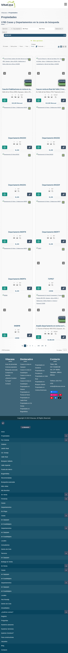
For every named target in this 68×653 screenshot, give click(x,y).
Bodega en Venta (7, 562)
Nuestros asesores (7, 625)
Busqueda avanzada (8, 482)
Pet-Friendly (5, 599)
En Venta (4, 495)
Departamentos (6, 507)
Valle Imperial (5, 465)
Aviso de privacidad (11, 364)
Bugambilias (5, 474)
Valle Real (4, 457)
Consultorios (5, 545)
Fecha (32, 46)
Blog (2, 646)
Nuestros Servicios (7, 629)
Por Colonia (5, 440)
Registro (4, 616)
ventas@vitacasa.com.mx (57, 386)
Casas (3, 503)
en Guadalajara (6, 524)
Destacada (40, 46)
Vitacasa (4, 13)
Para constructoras (7, 637)
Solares (3, 444)
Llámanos (25, 427)
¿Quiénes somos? (7, 612)
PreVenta (4, 499)
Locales (3, 541)
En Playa (4, 511)
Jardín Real (5, 448)
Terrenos (4, 553)
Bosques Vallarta (6, 461)
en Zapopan (5, 520)
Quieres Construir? (7, 633)
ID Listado (5, 46)
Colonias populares (11, 367)
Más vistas (4, 486)
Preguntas (4, 620)
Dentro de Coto (6, 549)
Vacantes (4, 641)
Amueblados (5, 608)
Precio (21, 46)
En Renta (4, 566)
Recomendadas (6, 478)
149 (42, 345)
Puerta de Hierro (6, 469)
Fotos (27, 46)
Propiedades (5, 436)
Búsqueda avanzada (11, 370)
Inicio (3, 432)
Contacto (8, 383)
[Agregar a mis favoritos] (29, 59)
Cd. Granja (4, 453)
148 (38, 345)
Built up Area (14, 46)
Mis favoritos (5, 490)
